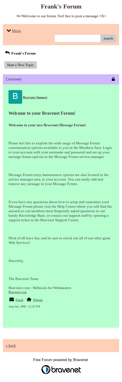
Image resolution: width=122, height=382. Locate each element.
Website (38, 299)
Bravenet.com (18, 292)
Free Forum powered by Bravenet (61, 360)
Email (19, 299)
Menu (16, 31)
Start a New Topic (20, 65)
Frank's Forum (23, 53)
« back (11, 345)
